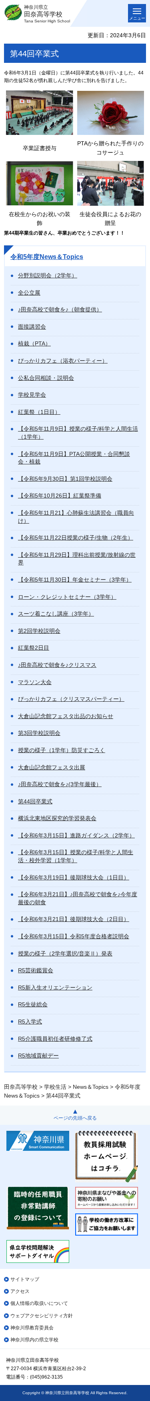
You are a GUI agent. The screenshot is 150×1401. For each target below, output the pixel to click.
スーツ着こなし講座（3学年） (56, 613)
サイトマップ (24, 1279)
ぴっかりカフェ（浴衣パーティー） (63, 360)
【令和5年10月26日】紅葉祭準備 (59, 495)
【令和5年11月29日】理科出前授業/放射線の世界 (77, 559)
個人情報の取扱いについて (39, 1303)
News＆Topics (90, 1087)
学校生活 (55, 1087)
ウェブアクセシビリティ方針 (41, 1316)
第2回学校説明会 (39, 631)
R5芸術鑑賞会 (35, 970)
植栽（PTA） (34, 343)
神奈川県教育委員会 (32, 1328)
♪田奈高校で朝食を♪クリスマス (57, 665)
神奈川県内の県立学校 (34, 1340)
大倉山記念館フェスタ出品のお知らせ (65, 716)
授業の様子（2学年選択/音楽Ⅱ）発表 (65, 953)
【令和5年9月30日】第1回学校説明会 (65, 479)
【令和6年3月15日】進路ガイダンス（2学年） (76, 835)
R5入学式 (30, 1021)
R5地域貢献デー (38, 1055)
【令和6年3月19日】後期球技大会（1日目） (73, 877)
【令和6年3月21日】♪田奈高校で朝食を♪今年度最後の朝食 (77, 898)
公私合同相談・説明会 (46, 378)
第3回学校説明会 (39, 733)
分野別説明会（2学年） (47, 275)
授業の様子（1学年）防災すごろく (61, 750)
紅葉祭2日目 (33, 647)
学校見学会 (32, 394)
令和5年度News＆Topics (46, 256)
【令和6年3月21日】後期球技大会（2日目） (73, 919)
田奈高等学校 (21, 1087)
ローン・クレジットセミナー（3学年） (67, 597)
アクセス (20, 1291)
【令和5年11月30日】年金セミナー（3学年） (75, 579)
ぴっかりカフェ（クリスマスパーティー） (71, 699)
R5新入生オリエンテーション (55, 987)
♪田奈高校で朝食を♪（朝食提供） (60, 309)
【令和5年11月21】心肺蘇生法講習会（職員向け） (76, 517)
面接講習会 (32, 326)
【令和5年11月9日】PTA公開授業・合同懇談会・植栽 (74, 458)
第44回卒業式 (35, 801)
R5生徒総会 (33, 1004)
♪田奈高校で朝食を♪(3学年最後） (60, 784)
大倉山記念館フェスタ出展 (51, 767)
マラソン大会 (35, 682)
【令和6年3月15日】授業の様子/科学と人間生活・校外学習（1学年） (75, 856)
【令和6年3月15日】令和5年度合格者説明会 (73, 936)
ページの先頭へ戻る (75, 1118)
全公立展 (29, 292)
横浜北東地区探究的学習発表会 (57, 818)
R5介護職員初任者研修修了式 (55, 1039)
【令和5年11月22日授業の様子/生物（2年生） (75, 537)
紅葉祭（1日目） (39, 412)
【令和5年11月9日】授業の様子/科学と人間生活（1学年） (78, 433)
